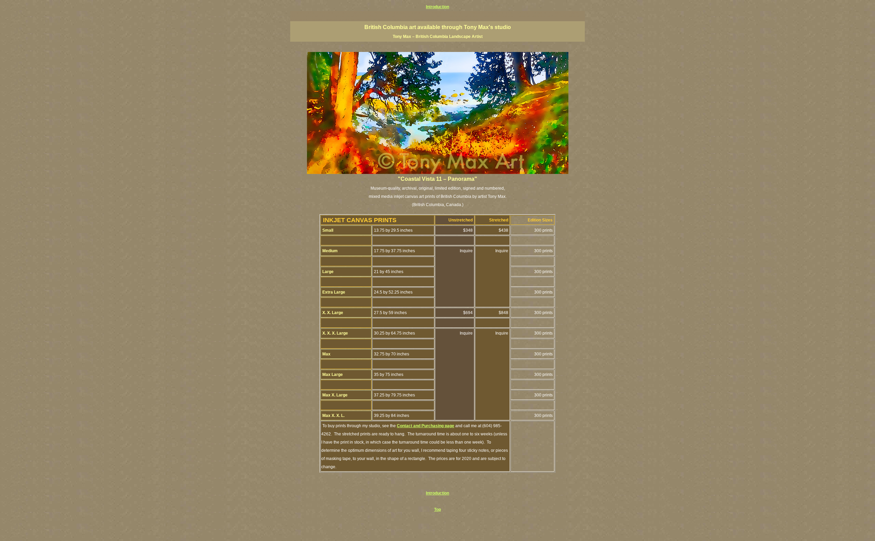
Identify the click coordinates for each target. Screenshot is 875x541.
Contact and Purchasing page (425, 425)
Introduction (437, 6)
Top (437, 509)
